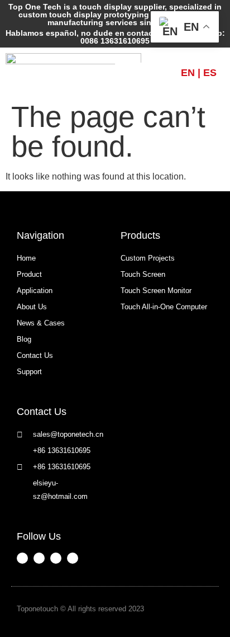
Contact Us (41, 411)
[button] (148, 73)
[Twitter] (72, 558)
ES (210, 72)
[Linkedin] (55, 558)
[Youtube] (39, 558)
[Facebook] (22, 558)
